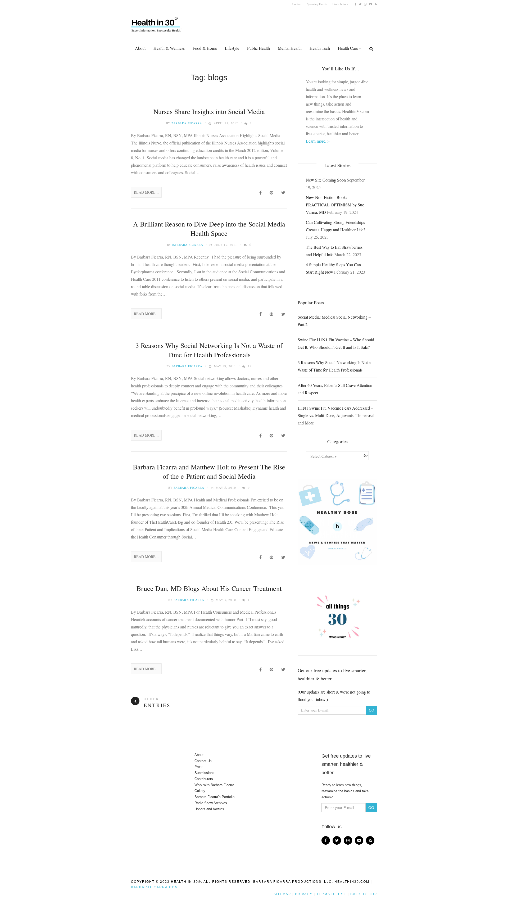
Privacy (303, 894)
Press (198, 767)
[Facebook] (355, 4)
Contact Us (203, 761)
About (140, 48)
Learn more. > (318, 141)
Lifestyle (232, 48)
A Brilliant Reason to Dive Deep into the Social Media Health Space (209, 228)
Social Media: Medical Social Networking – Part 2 (334, 320)
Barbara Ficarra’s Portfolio (214, 797)
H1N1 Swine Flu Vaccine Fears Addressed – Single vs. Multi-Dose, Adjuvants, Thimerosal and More (336, 415)
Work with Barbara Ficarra (214, 785)
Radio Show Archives (210, 803)
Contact (297, 4)
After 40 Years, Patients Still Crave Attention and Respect (335, 388)
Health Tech (320, 48)
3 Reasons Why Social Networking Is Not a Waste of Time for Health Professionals (209, 350)
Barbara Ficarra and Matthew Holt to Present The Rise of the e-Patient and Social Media (209, 471)
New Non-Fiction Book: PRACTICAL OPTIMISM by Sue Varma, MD (335, 204)
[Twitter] (360, 4)
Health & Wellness (169, 48)
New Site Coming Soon (326, 180)
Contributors (340, 4)
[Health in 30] (157, 22)
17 (250, 366)
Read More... (146, 192)
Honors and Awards (209, 809)
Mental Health (290, 48)
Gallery (199, 791)
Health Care (348, 48)
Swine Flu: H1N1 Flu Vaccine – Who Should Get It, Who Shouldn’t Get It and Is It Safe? (336, 343)
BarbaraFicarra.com (154, 887)
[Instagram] (365, 4)
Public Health (258, 48)
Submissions (204, 773)
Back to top (363, 894)
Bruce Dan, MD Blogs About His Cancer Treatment (209, 588)
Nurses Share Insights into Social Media (209, 111)
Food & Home (205, 48)
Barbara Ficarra (186, 123)
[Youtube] (370, 4)
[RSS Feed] (376, 4)
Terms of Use (331, 894)
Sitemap (282, 894)
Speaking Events (317, 4)
